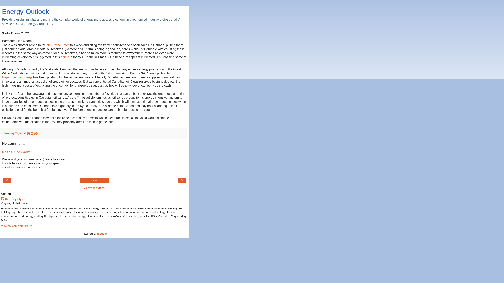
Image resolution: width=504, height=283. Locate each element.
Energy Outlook (25, 11)
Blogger (102, 233)
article (65, 57)
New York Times (58, 45)
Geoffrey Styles (15, 199)
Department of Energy (17, 77)
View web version (94, 187)
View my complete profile (16, 225)
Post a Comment (16, 152)
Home (94, 180)
